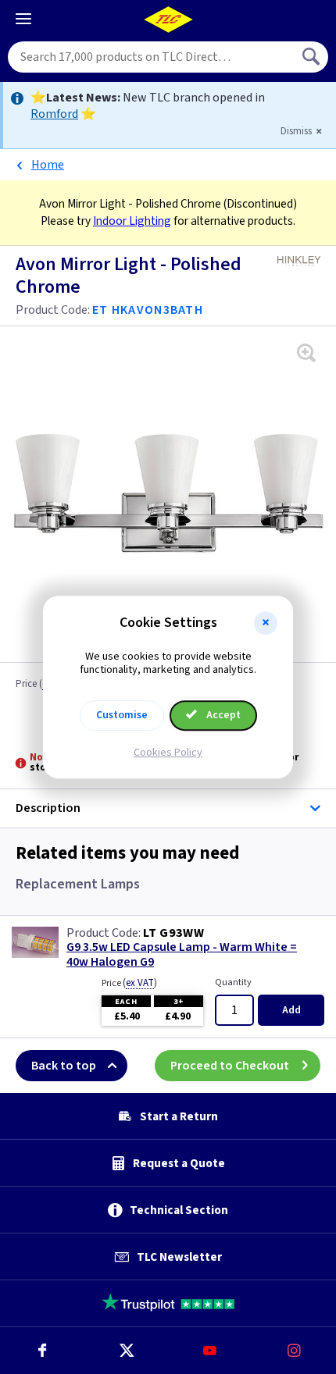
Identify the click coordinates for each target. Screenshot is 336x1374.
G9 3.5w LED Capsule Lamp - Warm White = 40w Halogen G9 (181, 955)
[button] (265, 623)
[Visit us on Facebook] (42, 1350)
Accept (222, 715)
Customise (122, 715)
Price (129, 983)
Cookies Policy (168, 752)
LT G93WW (173, 933)
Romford (54, 114)
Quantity (233, 982)
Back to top (63, 1065)
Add (291, 1010)
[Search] (312, 57)
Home (47, 164)
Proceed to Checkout (229, 1065)
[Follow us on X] (126, 1350)
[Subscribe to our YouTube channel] (210, 1350)
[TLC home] (168, 19)
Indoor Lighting (132, 221)
